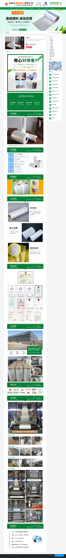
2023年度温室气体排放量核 (55, 77)
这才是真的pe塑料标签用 (55, 87)
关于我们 (31, 8)
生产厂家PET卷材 (54, 114)
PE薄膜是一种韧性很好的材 (55, 107)
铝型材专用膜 (51, 56)
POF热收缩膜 (51, 46)
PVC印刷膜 (51, 43)
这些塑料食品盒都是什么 (55, 84)
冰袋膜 (50, 59)
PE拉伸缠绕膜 (51, 40)
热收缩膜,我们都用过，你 (55, 111)
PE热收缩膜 (59, 32)
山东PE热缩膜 (13, 145)
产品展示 (17, 8)
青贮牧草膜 (51, 47)
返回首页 (53, 32)
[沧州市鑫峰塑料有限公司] (33, 4)
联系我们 (53, 8)
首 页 (10, 8)
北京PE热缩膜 (24, 145)
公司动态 (24, 8)
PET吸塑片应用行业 (54, 97)
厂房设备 (38, 8)
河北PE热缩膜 (10, 145)
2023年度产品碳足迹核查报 (55, 74)
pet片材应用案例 (54, 104)
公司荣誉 (46, 8)
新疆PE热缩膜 (17, 145)
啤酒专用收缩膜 (52, 50)
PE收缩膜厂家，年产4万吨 (55, 94)
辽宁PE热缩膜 (20, 145)
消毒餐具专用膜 (52, 53)
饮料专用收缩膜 (52, 49)
